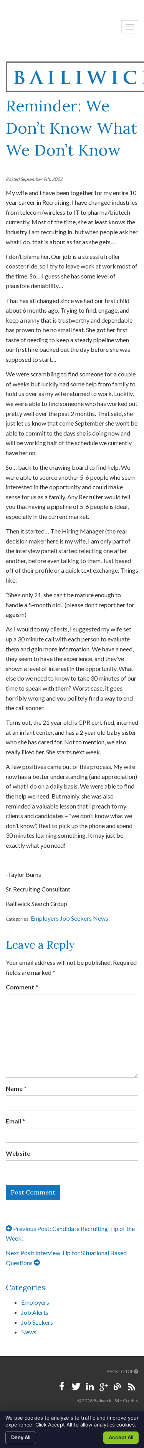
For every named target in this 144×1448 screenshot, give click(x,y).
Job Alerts (34, 1312)
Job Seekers (76, 918)
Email (15, 1121)
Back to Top (120, 1371)
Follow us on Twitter (76, 1386)
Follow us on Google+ (104, 1386)
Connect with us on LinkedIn (90, 1386)
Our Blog (117, 1386)
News (100, 918)
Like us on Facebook (62, 1386)
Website (18, 1153)
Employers (45, 918)
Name (16, 1088)
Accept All (121, 1437)
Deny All (20, 1437)
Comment (22, 987)
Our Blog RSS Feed (131, 1386)
